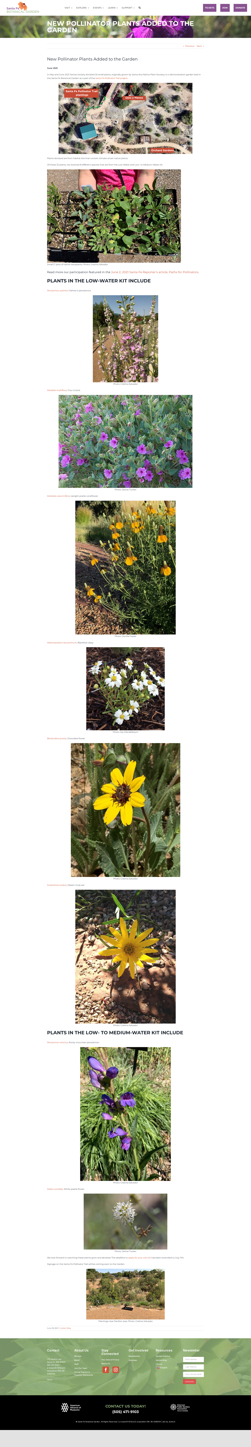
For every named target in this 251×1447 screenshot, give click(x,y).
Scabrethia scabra (57, 885)
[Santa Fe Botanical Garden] (23, 2)
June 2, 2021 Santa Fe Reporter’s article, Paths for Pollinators (154, 272)
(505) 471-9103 (125, 1411)
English (163, 1367)
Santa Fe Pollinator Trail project (111, 78)
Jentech (172, 1422)
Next (199, 46)
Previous (189, 46)
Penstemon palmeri (57, 290)
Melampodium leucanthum (62, 642)
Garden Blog (65, 1328)
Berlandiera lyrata (56, 738)
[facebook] (105, 1369)
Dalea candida (55, 1189)
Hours (49, 1380)
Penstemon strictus (57, 1042)
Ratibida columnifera (58, 496)
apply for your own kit (139, 1257)
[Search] (140, 8)
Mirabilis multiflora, (57, 390)
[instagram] (115, 1369)
